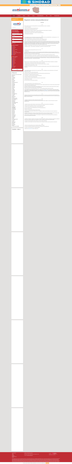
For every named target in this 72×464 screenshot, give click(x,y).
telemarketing (14, 53)
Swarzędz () (13, 115)
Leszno (33, 15)
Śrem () (13, 118)
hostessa (14, 48)
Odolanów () (13, 101)
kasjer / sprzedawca (15, 49)
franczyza (14, 46)
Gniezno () (13, 80)
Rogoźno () (13, 111)
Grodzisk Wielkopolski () (15, 82)
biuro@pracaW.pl (46, 90)
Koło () (13, 88)
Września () (13, 124)
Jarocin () (13, 83)
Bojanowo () (13, 75)
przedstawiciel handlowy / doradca (17, 52)
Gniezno (19, 15)
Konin (28, 15)
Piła (46, 15)
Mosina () (13, 97)
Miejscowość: (13, 35)
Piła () (13, 104)
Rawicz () (13, 110)
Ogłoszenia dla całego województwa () (16, 74)
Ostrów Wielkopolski (40, 15)
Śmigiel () (13, 117)
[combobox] (17, 27)
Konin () (13, 89)
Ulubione (38, 5)
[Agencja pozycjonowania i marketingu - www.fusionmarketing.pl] (54, 453)
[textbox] (17, 27)
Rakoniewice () (14, 109)
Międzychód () (14, 96)
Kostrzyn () (13, 90)
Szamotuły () (13, 116)
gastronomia (14, 47)
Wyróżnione (14, 43)
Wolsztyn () (13, 122)
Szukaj (17, 69)
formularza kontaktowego (30, 455)
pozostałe (14, 54)
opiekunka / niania (15, 51)
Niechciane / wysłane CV (44, 5)
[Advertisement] (48, 10)
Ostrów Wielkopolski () (15, 102)
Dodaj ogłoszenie (33, 5)
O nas (50, 5)
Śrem (51, 15)
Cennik (13, 454)
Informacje (54, 5)
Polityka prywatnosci (14, 456)
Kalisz (24, 15)
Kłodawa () (13, 87)
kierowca (14, 50)
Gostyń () (13, 81)
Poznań (14, 15)
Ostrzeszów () (14, 103)
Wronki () (13, 123)
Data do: (13, 40)
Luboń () (13, 95)
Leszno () (13, 94)
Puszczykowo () (14, 108)
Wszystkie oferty (56, 15)
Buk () (13, 76)
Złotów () (13, 125)
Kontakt (59, 5)
